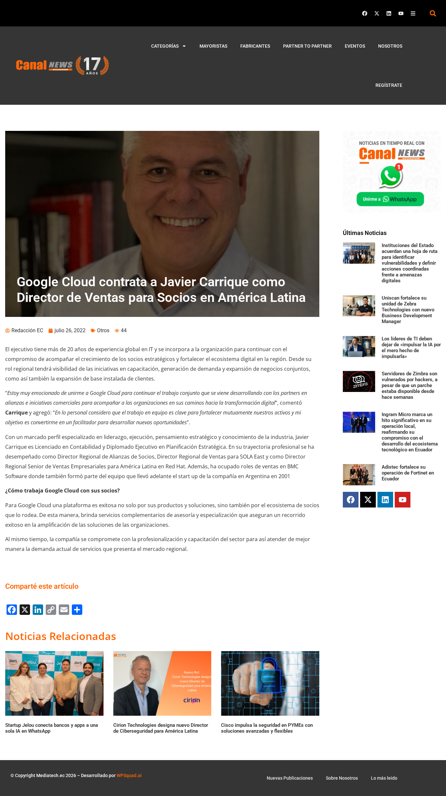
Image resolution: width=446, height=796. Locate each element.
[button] (433, 13)
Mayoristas (213, 46)
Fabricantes (255, 46)
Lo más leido (384, 778)
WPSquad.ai (129, 775)
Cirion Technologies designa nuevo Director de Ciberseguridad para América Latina (160, 728)
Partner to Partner (307, 46)
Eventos (355, 46)
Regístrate (388, 85)
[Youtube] (401, 13)
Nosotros (390, 46)
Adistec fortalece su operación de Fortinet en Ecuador (408, 473)
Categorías (165, 46)
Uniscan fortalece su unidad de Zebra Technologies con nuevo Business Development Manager (408, 309)
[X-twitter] (377, 13)
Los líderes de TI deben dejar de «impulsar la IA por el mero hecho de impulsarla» (411, 347)
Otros (103, 330)
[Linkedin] (389, 13)
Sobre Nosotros (342, 778)
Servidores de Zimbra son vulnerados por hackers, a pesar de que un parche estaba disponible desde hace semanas (410, 385)
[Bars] (413, 13)
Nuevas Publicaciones (290, 778)
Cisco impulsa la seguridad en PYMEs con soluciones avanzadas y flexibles (267, 728)
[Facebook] (364, 13)
